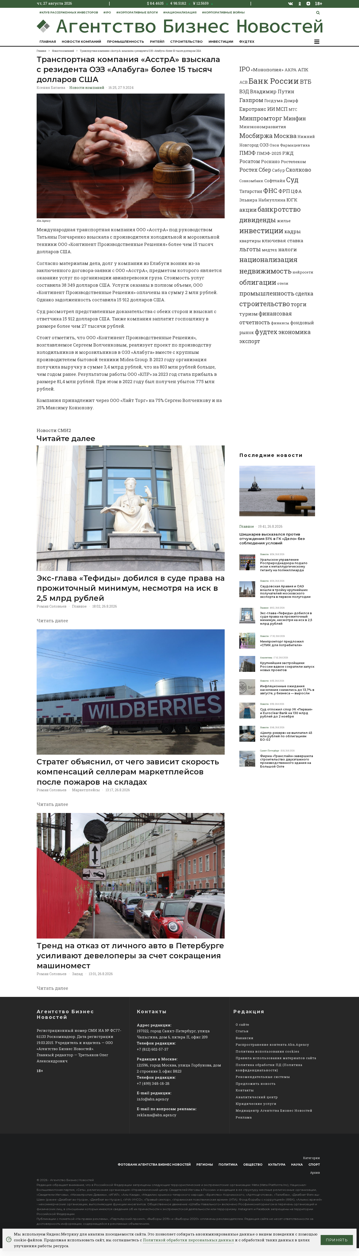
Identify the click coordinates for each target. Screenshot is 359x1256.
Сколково (298, 169)
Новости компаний (81, 41)
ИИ (271, 109)
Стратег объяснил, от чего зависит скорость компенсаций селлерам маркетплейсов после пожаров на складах (128, 772)
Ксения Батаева (51, 87)
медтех (269, 249)
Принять (337, 1240)
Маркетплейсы (86, 790)
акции (248, 209)
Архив (315, 1172)
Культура (276, 1164)
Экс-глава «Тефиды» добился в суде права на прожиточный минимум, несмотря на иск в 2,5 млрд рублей (131, 588)
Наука (297, 1164)
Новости (264, 554)
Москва (285, 136)
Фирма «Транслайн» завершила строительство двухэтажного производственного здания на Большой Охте (286, 761)
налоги (287, 249)
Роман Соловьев (51, 606)
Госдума (273, 100)
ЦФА (296, 191)
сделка (304, 293)
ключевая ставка (282, 240)
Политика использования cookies (267, 1051)
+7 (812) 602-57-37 (153, 1049)
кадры (292, 231)
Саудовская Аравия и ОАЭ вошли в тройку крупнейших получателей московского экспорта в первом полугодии (285, 592)
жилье (284, 220)
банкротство (279, 209)
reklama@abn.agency (156, 1114)
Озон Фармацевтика (290, 145)
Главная (48, 41)
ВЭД (244, 91)
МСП (282, 109)
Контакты (245, 1090)
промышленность (266, 293)
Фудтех (246, 41)
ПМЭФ (247, 152)
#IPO (107, 12)
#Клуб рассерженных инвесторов (68, 12)
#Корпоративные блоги (137, 12)
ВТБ (305, 81)
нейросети (303, 272)
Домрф (291, 100)
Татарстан (250, 191)
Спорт (314, 1164)
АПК (303, 69)
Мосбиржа (256, 135)
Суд (292, 179)
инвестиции (261, 230)
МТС (293, 109)
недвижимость (265, 270)
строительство (264, 303)
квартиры (250, 240)
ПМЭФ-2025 (269, 153)
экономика (294, 332)
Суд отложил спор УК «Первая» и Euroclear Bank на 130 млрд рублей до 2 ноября (286, 713)
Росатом (249, 161)
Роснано (270, 161)
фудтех (266, 332)
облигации (257, 282)
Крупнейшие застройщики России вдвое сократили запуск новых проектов (287, 666)
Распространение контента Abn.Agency (272, 1044)
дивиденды (257, 220)
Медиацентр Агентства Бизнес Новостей (274, 1110)
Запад (77, 973)
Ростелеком (293, 161)
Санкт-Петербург (269, 750)
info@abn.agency (153, 1099)
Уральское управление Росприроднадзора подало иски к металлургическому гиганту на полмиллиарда (283, 565)
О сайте (242, 1024)
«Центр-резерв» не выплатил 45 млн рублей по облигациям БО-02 (286, 736)
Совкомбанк (251, 180)
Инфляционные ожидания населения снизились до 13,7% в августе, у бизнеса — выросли (287, 690)
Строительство (186, 41)
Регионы (204, 1164)
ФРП (284, 191)
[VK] (290, 3)
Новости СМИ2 (54, 430)
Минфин (294, 118)
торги (298, 304)
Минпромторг (260, 118)
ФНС (270, 190)
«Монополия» (267, 69)
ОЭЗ (264, 145)
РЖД (288, 153)
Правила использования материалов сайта (276, 1058)
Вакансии (244, 1038)
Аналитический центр (257, 1097)
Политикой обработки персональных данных (188, 1239)
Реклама (244, 1117)
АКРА (291, 70)
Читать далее (52, 620)
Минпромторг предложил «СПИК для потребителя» (282, 643)
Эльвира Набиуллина (262, 199)
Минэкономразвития (262, 126)
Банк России (274, 80)
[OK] (300, 3)
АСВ (243, 82)
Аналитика (266, 657)
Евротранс (252, 109)
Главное (79, 606)
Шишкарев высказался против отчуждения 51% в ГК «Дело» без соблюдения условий (272, 538)
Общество (253, 1164)
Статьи (242, 1031)
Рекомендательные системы (263, 1077)
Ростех (248, 169)
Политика (228, 1164)
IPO (244, 69)
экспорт (249, 341)
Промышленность (125, 41)
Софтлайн (274, 180)
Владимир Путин (272, 91)
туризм (248, 314)
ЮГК (291, 200)
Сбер (265, 169)
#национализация (180, 12)
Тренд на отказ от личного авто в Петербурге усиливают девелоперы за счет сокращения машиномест (130, 956)
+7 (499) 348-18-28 (153, 1083)
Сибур (278, 170)
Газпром (251, 100)
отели (282, 283)
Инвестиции (221, 41)
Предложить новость (256, 1083)
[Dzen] (308, 3)
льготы (250, 249)
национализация (268, 259)
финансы (280, 322)
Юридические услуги (256, 1103)
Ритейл (157, 41)
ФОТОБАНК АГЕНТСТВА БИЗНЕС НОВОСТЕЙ (154, 1164)
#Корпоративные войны (223, 12)
